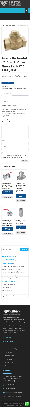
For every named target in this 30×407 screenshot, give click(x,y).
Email (4, 145)
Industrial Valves (10, 23)
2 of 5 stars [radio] (5, 119)
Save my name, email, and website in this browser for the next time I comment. (14, 154)
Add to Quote (8, 81)
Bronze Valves (12, 86)
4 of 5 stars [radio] (9, 119)
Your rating (5, 117)
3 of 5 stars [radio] (7, 119)
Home (3, 23)
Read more (8, 195)
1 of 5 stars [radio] (3, 119)
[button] (25, 27)
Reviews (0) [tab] (7, 92)
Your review (5, 123)
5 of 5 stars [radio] (12, 119)
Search (4, 245)
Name (4, 138)
